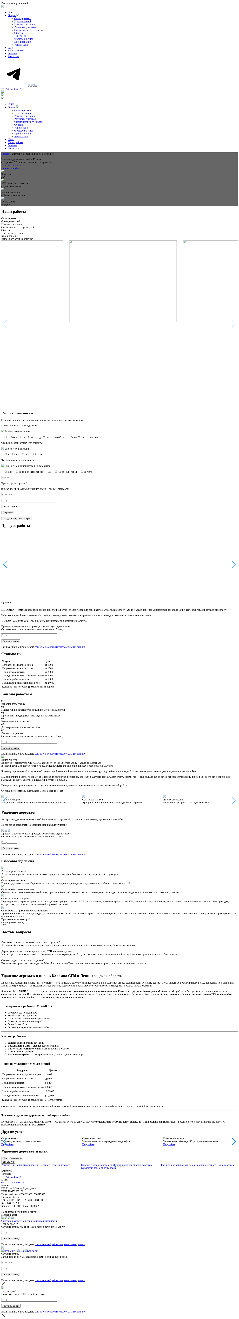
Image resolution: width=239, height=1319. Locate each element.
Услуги (12, 15)
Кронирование (22, 41)
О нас (11, 12)
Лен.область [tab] (16, 1158)
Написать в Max (10, 168)
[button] (234, 324)
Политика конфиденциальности (39, 1221)
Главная (5, 153)
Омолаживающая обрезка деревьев (132, 1165)
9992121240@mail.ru (12, 1182)
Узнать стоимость (11, 165)
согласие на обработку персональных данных (60, 647)
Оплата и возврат (11, 1221)
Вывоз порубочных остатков (17, 238)
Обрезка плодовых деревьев (97, 1165)
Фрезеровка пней (23, 38)
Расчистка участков (25, 27)
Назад (6, 518)
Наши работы (15, 50)
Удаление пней (22, 21)
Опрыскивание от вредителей (18, 227)
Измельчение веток (25, 24)
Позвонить (10, 1251)
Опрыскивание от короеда (29, 30)
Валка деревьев (225, 1165)
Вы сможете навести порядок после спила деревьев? (30, 942)
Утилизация (21, 44)
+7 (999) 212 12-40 (11, 88)
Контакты (13, 56)
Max (21, 1251)
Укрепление (21, 36)
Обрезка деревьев (60, 1165)
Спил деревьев (22, 18)
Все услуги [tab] (8, 1162)
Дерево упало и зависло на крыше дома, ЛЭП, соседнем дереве (36, 951)
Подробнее (7, 1144)
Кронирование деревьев (37, 1165)
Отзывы (12, 53)
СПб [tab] (5, 1158)
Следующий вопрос (21, 518)
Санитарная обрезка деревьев (199, 1165)
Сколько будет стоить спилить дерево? (22, 960)
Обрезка (18, 33)
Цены (11, 47)
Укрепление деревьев (13, 233)
